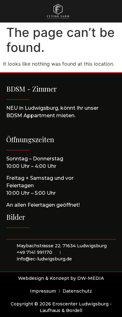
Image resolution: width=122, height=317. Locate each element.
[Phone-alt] (95, 11)
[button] (18, 11)
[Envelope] (106, 11)
